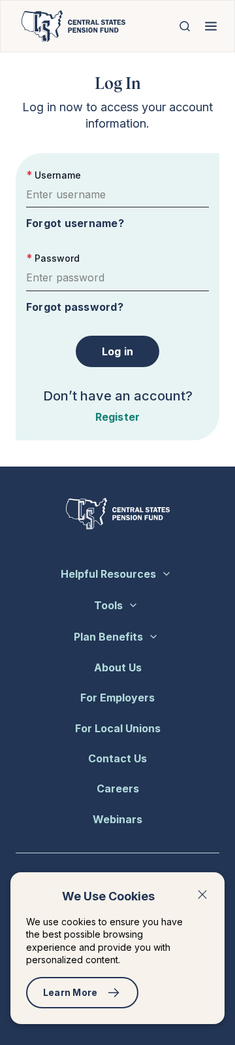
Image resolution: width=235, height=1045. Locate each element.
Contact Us (117, 758)
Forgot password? (74, 306)
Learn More (70, 992)
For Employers (117, 697)
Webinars (117, 819)
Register (117, 416)
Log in (118, 351)
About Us (118, 667)
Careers (118, 788)
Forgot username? (75, 223)
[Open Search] (185, 26)
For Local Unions (118, 728)
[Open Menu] (211, 26)
